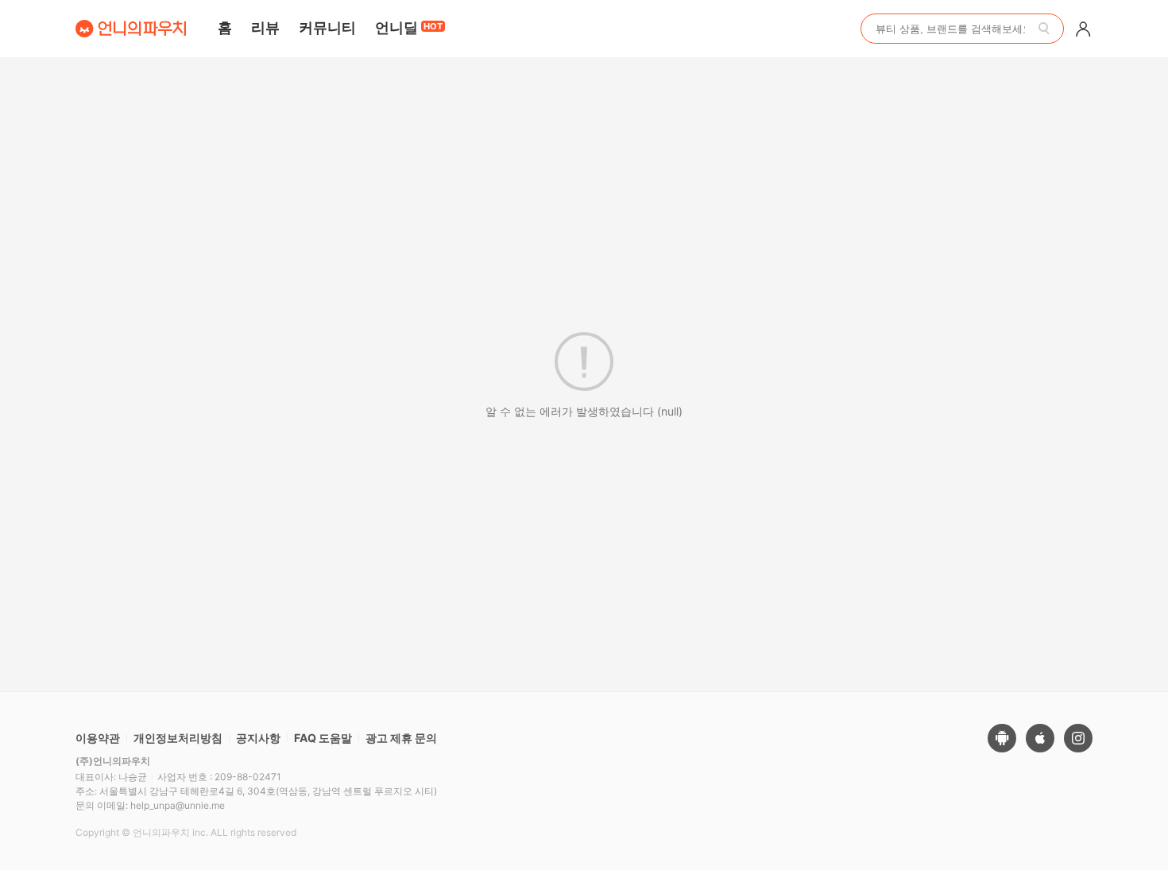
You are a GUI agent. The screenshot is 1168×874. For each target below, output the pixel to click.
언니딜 (409, 27)
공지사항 (258, 737)
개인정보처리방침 (177, 737)
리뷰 (265, 27)
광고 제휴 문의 (401, 737)
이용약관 (97, 737)
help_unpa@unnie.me (177, 805)
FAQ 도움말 (323, 737)
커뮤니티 (327, 27)
